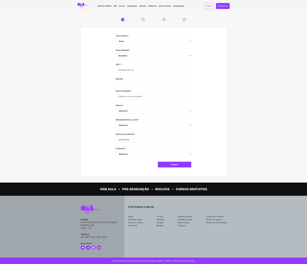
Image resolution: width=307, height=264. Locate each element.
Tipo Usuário (122, 36)
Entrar (209, 6)
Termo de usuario (214, 219)
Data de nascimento (125, 134)
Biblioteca (152, 6)
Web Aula (108, 189)
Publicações (132, 6)
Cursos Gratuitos (191, 189)
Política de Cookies (215, 216)
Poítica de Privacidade (216, 222)
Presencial (132, 225)
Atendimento (178, 6)
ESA (115, 6)
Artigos (160, 222)
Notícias (143, 6)
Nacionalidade (123, 50)
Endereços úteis (185, 219)
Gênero (120, 105)
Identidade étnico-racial (127, 120)
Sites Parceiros (165, 6)
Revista (160, 225)
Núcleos (162, 189)
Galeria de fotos (185, 216)
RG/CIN (120, 79)
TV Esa (160, 216)
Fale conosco (184, 222)
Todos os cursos (135, 222)
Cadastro (182, 225)
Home (130, 216)
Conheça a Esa (135, 219)
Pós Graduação (135, 189)
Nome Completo (124, 91)
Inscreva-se (223, 6)
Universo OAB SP (104, 6)
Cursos (122, 6)
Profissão (121, 148)
